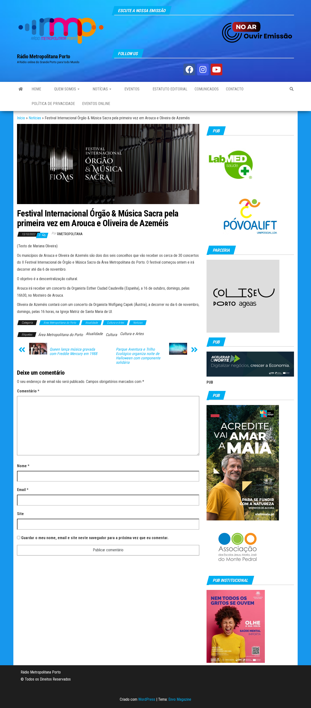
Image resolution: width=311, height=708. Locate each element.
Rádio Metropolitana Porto (43, 56)
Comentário (28, 391)
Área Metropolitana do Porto (59, 322)
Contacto (234, 89)
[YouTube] (216, 69)
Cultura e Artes (115, 322)
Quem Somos (65, 89)
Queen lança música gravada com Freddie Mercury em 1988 (73, 351)
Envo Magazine (179, 699)
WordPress (146, 699)
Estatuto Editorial (169, 89)
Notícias (100, 89)
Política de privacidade (53, 103)
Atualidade (91, 322)
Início (21, 118)
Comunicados (207, 89)
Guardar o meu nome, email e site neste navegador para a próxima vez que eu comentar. (94, 537)
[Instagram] (203, 69)
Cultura (111, 334)
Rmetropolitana (70, 234)
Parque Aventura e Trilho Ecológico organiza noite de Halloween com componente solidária (138, 356)
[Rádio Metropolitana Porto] (20, 89)
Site (20, 513)
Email (22, 489)
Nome (23, 466)
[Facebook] (189, 69)
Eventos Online (96, 103)
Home (36, 89)
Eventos (131, 89)
